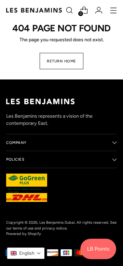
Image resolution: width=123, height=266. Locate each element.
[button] (25, 253)
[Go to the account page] (99, 10)
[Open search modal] (69, 10)
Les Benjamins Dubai (57, 222)
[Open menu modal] (113, 10)
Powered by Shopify (23, 233)
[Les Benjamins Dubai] (34, 10)
